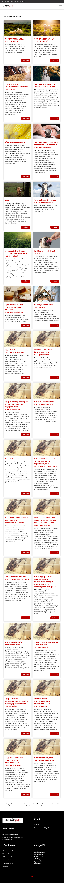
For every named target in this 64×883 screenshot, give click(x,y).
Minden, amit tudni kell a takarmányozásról (13, 1)
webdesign (15, 834)
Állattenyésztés (38, 856)
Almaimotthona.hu (8, 851)
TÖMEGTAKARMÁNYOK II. (15, 142)
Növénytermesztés (40, 852)
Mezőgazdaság (39, 851)
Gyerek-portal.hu (7, 863)
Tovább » (26, 60)
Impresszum (38, 831)
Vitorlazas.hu (6, 866)
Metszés (36, 858)
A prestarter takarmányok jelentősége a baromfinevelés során (16, 520)
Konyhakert (37, 863)
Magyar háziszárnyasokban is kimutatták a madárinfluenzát (46, 644)
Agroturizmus (38, 862)
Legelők (8, 200)
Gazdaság (37, 860)
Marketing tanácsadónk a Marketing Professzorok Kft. (13, 838)
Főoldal (36, 825)
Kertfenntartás (38, 854)
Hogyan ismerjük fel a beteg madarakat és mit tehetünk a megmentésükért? (46, 144)
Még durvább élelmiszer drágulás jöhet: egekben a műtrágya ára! (16, 253)
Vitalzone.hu (6, 854)
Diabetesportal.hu (7, 857)
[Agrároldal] (8, 6)
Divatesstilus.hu (7, 860)
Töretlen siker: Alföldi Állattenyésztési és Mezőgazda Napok (43, 352)
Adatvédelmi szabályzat (41, 828)
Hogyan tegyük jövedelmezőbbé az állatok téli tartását (16, 86)
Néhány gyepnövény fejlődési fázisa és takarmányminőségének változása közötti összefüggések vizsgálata (45, 582)
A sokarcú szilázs (12, 459)
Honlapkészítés (7, 834)
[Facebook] (32, 877)
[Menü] (60, 6)
